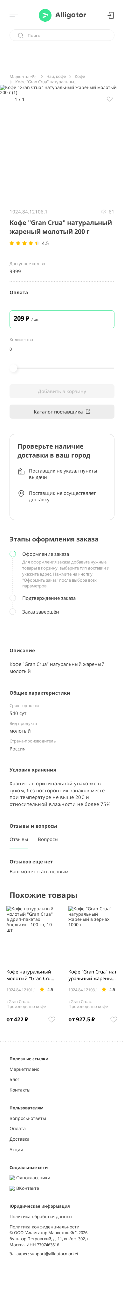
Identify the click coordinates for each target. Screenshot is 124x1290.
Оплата (18, 1128)
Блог (14, 1079)
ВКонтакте (27, 1188)
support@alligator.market (54, 1253)
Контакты (20, 1090)
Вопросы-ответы (28, 1118)
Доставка (20, 1139)
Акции (16, 1149)
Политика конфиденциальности (44, 1227)
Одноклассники (33, 1178)
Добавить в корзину (62, 391)
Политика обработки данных (41, 1216)
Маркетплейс (24, 1069)
